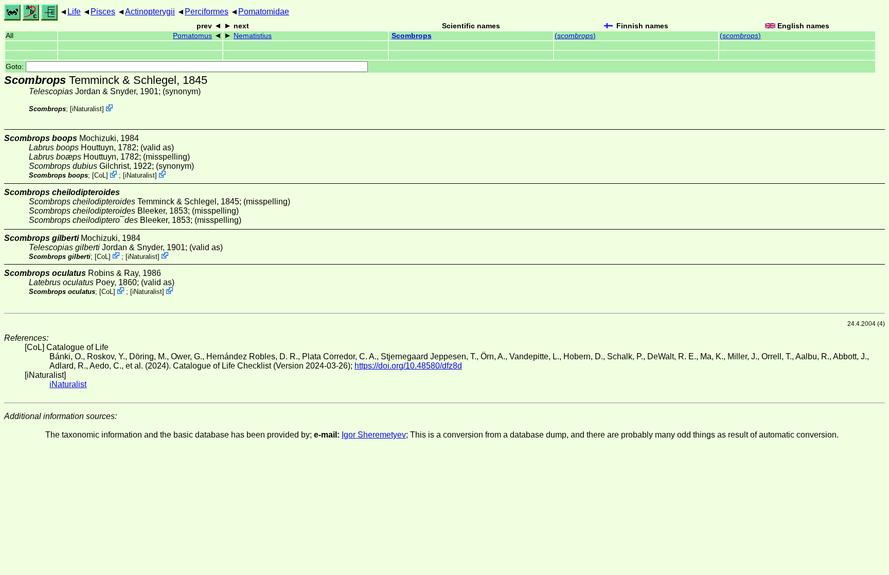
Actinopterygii (150, 11)
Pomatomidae (263, 11)
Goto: (16, 67)
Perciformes (206, 11)
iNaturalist (87, 109)
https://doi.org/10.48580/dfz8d (408, 365)
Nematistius (253, 36)
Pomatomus (192, 36)
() (575, 36)
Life (74, 11)
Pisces (103, 11)
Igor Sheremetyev (374, 434)
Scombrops (412, 36)
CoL (100, 175)
